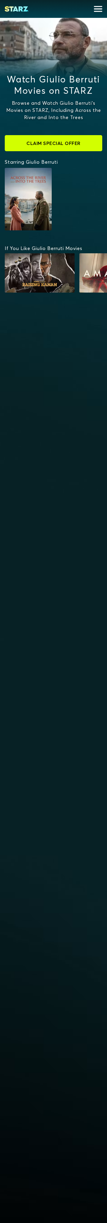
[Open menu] (98, 9)
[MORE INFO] (40, 273)
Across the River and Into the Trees (25, 177)
